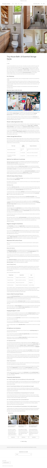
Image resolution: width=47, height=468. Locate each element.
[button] (42, 4)
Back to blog (24, 441)
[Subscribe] (31, 454)
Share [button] (8, 63)
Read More (13, 437)
